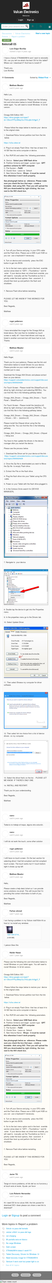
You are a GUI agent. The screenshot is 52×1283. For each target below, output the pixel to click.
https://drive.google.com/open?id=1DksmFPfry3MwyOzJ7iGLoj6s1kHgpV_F (22, 118)
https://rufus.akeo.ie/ (12, 142)
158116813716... (13, 934)
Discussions (7, 33)
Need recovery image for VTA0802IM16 (22, 1257)
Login (5, 1215)
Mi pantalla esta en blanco (16, 1239)
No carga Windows (13, 1243)
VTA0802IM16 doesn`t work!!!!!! (19, 1250)
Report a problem (18, 36)
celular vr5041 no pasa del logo (18, 1232)
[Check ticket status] (41, 26)
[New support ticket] (33, 26)
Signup (15, 1215)
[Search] (28, 26)
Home (15, 1275)
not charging (11, 1235)
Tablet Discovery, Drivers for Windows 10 (22, 1254)
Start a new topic (43, 33)
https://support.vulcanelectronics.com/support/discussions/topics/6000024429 (26, 381)
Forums (37, 1275)
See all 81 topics (12, 1265)
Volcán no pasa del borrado (17, 1228)
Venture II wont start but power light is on (22, 1261)
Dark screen (11, 1246)
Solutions (25, 1275)
